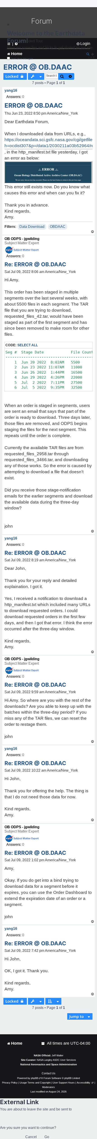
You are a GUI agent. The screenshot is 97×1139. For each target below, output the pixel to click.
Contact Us (48, 1073)
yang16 (11, 90)
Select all (27, 345)
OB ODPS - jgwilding (22, 239)
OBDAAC (57, 227)
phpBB (34, 1078)
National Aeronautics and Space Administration (48, 1064)
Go (46, 1137)
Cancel (31, 1137)
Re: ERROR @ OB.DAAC (35, 264)
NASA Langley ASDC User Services (56, 1060)
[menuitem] (43, 1043)
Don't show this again (22, 58)
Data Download (31, 227)
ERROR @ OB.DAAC (37, 67)
